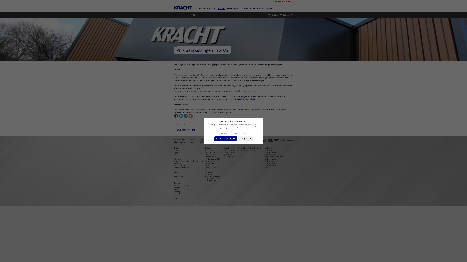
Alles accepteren (225, 138)
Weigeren (245, 138)
